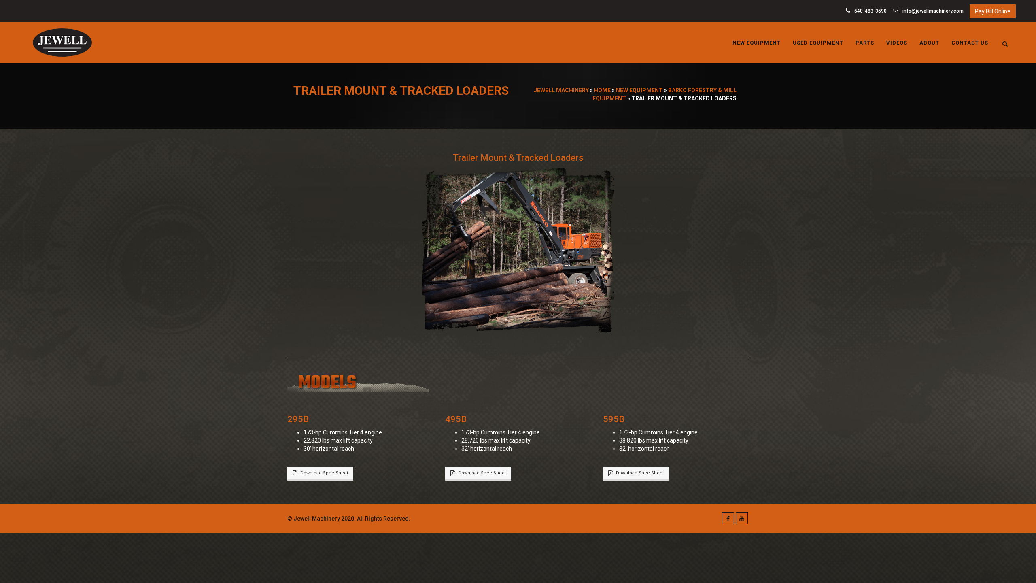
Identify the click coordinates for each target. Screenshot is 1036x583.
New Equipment (756, 43)
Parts (865, 43)
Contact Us (969, 43)
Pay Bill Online (993, 11)
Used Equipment (818, 43)
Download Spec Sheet (324, 473)
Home (602, 90)
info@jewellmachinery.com (932, 11)
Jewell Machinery (561, 90)
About (929, 43)
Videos (896, 43)
